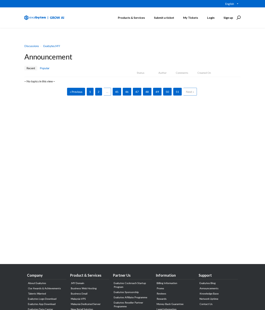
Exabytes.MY (51, 46)
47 (137, 91)
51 (177, 91)
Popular (45, 68)
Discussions (31, 46)
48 (147, 91)
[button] (238, 17)
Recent (30, 68)
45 (116, 91)
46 (127, 91)
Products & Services (131, 17)
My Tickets (190, 17)
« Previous (76, 91)
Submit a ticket (164, 17)
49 (157, 91)
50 (167, 91)
